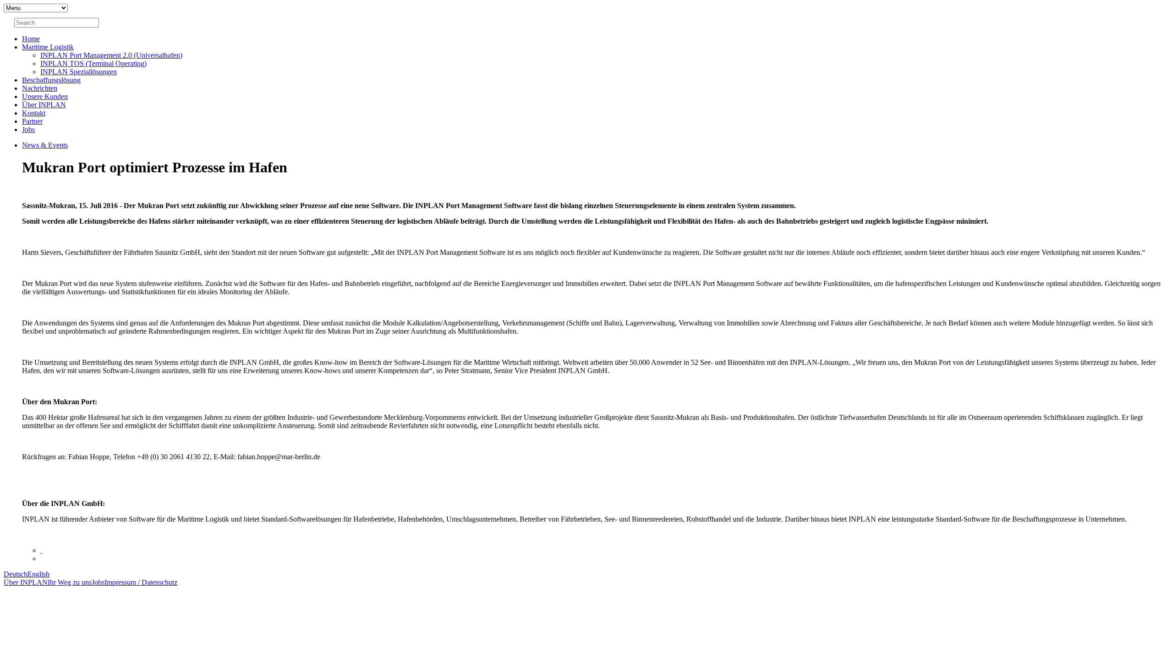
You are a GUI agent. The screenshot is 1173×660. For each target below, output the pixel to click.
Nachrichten (39, 88)
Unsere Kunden (45, 96)
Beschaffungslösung (51, 80)
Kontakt (33, 113)
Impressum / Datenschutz (140, 582)
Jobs (28, 129)
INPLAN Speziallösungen (78, 72)
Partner (32, 121)
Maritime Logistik (48, 47)
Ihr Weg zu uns (70, 582)
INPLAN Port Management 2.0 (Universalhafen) (111, 55)
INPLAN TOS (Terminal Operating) (93, 63)
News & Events (45, 145)
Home (31, 39)
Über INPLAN (44, 105)
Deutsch (15, 574)
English (38, 574)
